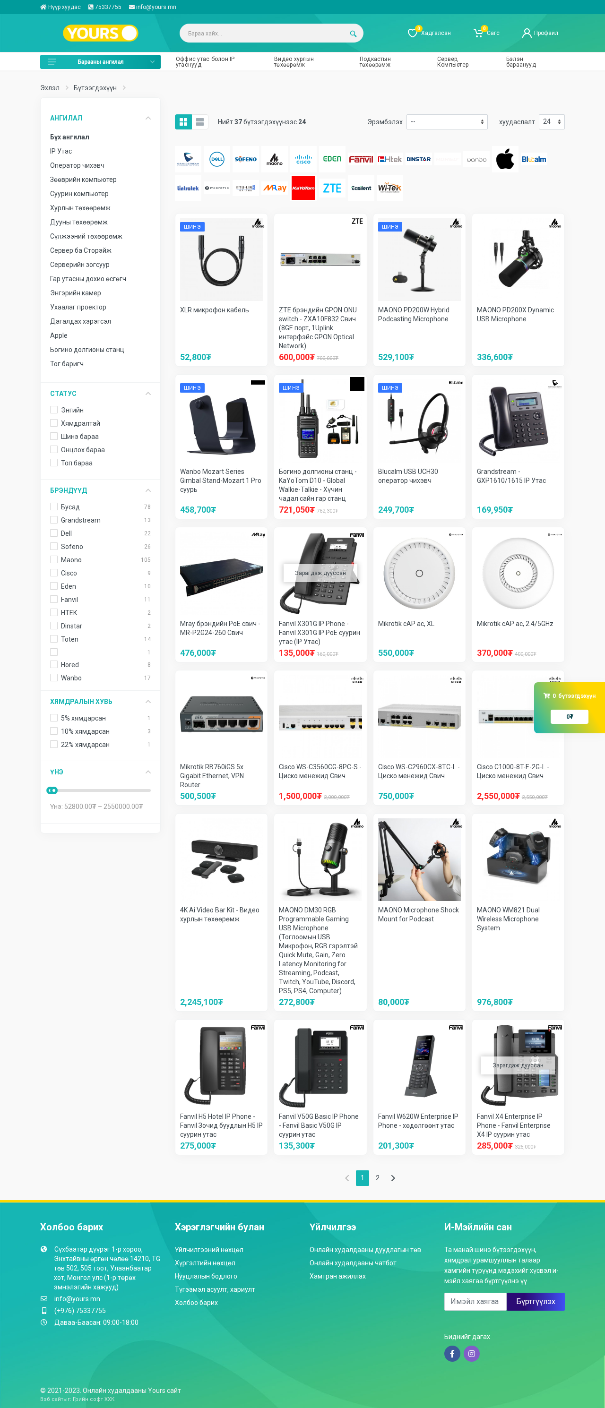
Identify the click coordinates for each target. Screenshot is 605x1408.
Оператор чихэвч (77, 165)
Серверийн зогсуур (80, 264)
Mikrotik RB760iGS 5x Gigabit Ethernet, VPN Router (212, 776)
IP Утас (61, 151)
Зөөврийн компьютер (83, 179)
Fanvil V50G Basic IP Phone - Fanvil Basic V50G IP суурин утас (319, 1125)
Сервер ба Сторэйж (81, 250)
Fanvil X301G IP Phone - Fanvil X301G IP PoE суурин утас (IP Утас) (319, 632)
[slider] (54, 790)
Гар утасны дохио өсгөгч (88, 279)
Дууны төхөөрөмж (79, 222)
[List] (199, 121)
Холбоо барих (196, 1302)
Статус (63, 393)
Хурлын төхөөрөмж (80, 208)
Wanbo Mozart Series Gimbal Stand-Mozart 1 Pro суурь (220, 480)
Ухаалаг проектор (78, 307)
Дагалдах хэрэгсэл (80, 321)
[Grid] (183, 121)
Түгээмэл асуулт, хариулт (215, 1289)
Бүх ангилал (69, 137)
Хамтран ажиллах (338, 1276)
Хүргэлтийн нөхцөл (205, 1263)
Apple (59, 335)
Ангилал (66, 118)
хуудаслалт (517, 122)
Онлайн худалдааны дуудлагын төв (365, 1249)
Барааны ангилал (101, 62)
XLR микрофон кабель (214, 310)
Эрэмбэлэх (385, 122)
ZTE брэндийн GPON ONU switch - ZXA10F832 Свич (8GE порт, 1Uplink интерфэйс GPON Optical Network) (318, 328)
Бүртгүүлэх (535, 1301)
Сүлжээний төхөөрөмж (86, 236)
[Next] (393, 1178)
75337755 (107, 7)
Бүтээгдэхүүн (95, 88)
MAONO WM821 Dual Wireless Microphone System (508, 919)
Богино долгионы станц (87, 349)
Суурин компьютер (79, 193)
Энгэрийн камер (75, 293)
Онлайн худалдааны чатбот (353, 1263)
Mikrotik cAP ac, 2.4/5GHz (515, 623)
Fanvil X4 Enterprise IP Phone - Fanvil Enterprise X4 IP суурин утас (514, 1125)
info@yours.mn (156, 7)
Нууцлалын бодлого (206, 1276)
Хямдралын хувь (81, 701)
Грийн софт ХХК (93, 1399)
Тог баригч (67, 364)
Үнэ (56, 772)
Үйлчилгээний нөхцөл (209, 1249)
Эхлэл (50, 88)
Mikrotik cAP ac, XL (406, 623)
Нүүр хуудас (64, 7)
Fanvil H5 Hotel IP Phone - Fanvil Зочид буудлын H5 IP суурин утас (221, 1125)
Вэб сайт (51, 1399)
